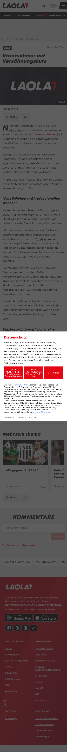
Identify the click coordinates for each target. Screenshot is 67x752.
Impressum (9, 417)
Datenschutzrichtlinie (26, 417)
